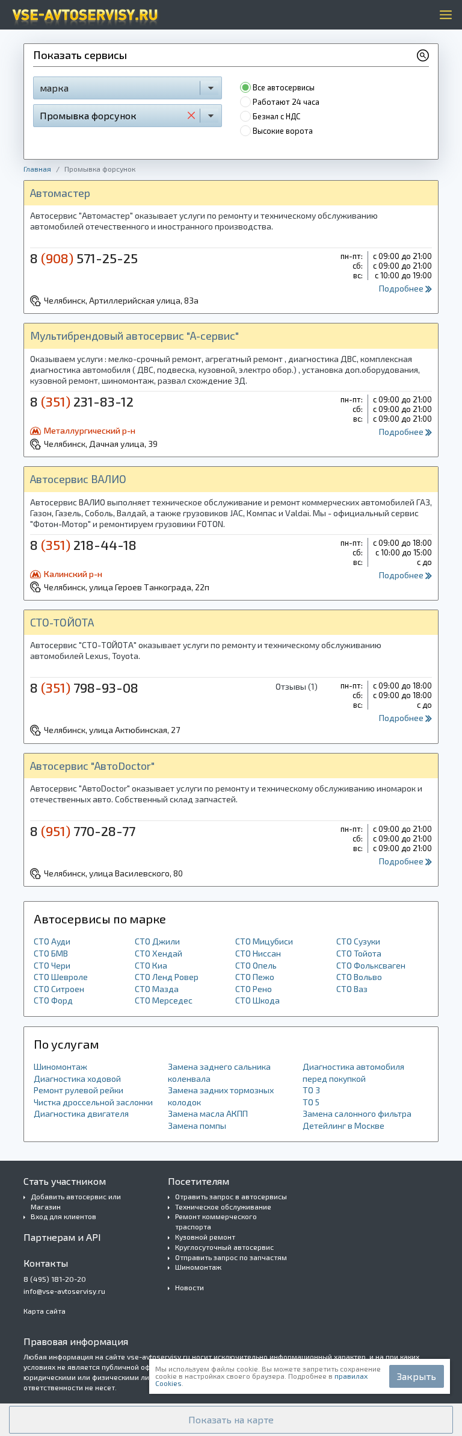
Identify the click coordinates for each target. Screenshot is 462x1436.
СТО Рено (253, 989)
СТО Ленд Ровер (167, 977)
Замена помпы (197, 1125)
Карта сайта (44, 1310)
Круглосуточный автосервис (224, 1247)
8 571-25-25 (84, 258)
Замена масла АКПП (208, 1113)
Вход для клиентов (63, 1216)
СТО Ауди (52, 941)
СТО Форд (53, 1000)
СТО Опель (256, 965)
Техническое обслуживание (223, 1206)
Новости (189, 1287)
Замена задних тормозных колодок (221, 1096)
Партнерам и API (62, 1237)
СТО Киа (151, 965)
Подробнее (402, 288)
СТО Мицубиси (264, 941)
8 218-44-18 (83, 544)
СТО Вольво (359, 977)
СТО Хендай (158, 953)
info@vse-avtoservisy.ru (64, 1291)
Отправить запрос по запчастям (231, 1257)
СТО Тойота (358, 953)
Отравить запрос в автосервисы (231, 1196)
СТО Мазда (157, 989)
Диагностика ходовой (77, 1078)
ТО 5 (311, 1102)
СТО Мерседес (163, 1000)
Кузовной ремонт (205, 1236)
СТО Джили (157, 941)
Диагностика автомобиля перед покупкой (353, 1072)
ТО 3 (311, 1090)
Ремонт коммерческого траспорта (216, 1221)
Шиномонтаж (60, 1066)
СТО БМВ (51, 953)
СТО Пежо (254, 977)
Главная (37, 168)
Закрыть (416, 1376)
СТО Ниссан (258, 953)
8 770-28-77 (82, 830)
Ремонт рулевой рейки (78, 1090)
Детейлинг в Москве (343, 1125)
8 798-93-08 (84, 687)
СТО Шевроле (61, 977)
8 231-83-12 (82, 401)
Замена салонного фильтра (357, 1113)
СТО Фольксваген (370, 965)
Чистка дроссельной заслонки (93, 1102)
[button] (231, 1420)
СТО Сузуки (358, 941)
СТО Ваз (352, 989)
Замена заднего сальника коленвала (219, 1072)
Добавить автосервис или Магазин (76, 1201)
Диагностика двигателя (81, 1113)
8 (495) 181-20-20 (54, 1279)
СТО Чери (52, 965)
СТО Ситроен (59, 989)
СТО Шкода (257, 1000)
